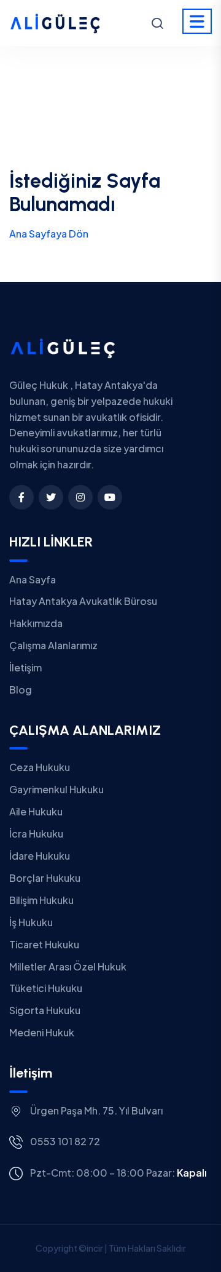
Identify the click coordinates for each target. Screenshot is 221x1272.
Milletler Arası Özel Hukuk (67, 966)
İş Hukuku (31, 922)
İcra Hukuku (36, 833)
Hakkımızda (36, 623)
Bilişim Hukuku (41, 900)
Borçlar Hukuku (44, 877)
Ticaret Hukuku (44, 944)
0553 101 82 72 (65, 1141)
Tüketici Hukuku (45, 988)
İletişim (25, 667)
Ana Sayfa (32, 579)
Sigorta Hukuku (44, 1010)
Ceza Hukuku (39, 767)
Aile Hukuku (36, 811)
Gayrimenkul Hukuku (56, 789)
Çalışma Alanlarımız (53, 645)
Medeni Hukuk (41, 1032)
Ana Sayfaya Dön (48, 233)
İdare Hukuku (39, 855)
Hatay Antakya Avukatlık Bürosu (83, 600)
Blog (20, 689)
